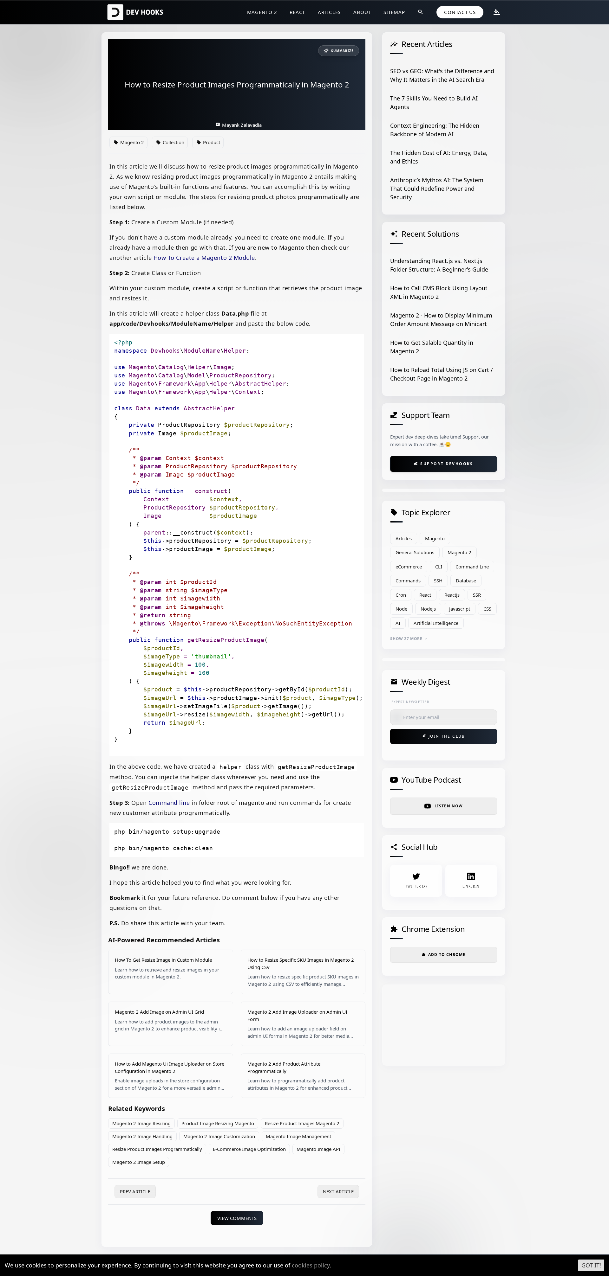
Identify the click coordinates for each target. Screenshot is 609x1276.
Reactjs (452, 595)
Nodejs (428, 609)
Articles (329, 12)
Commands (408, 580)
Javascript (459, 609)
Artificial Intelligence (436, 623)
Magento (435, 538)
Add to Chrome (444, 954)
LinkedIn (471, 886)
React (297, 12)
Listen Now (449, 806)
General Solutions (415, 552)
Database (466, 580)
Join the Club (443, 736)
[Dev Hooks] (136, 12)
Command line (169, 802)
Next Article (338, 1191)
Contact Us (460, 12)
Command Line (472, 566)
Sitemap (394, 12)
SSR (477, 595)
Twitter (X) (416, 886)
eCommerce (409, 566)
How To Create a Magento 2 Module (204, 257)
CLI (438, 566)
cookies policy (311, 1265)
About (362, 12)
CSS (487, 609)
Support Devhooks (443, 463)
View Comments (237, 1218)
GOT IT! (591, 1265)
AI (398, 623)
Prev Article (135, 1191)
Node (401, 609)
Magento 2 (262, 12)
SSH (438, 580)
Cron (401, 595)
